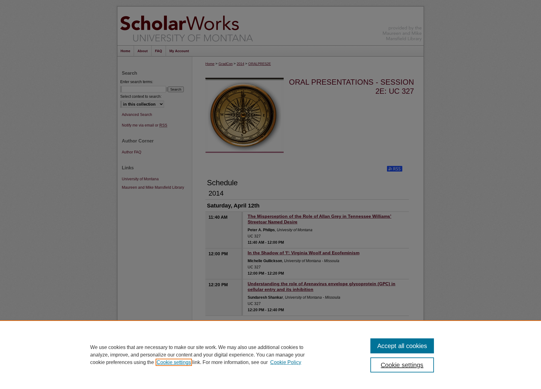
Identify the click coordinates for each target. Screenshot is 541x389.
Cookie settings (174, 362)
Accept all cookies (402, 345)
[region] (270, 354)
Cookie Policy (285, 362)
